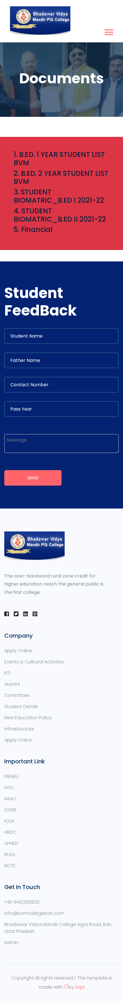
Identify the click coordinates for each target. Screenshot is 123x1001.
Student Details (21, 706)
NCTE (9, 865)
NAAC (10, 798)
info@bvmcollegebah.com (34, 913)
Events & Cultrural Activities (34, 662)
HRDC (10, 832)
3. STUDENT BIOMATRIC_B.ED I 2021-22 (59, 196)
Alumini (12, 684)
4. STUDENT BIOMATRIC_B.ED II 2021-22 (60, 215)
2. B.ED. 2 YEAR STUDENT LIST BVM (61, 177)
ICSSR (10, 810)
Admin (11, 942)
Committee (16, 695)
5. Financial (33, 229)
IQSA (9, 821)
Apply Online (18, 740)
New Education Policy (28, 717)
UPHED (11, 843)
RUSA (9, 854)
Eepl (79, 987)
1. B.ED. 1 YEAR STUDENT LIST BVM (59, 159)
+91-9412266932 (21, 902)
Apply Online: (18, 650)
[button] (108, 31)
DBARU (11, 776)
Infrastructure (19, 729)
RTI (7, 673)
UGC (9, 787)
